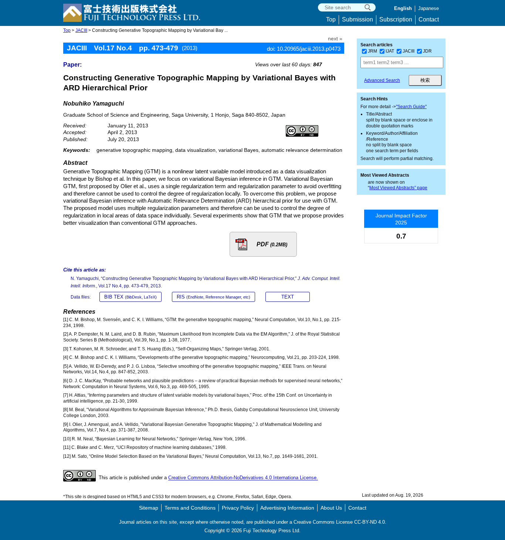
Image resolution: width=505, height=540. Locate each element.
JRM (372, 51)
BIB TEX (130, 297)
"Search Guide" (411, 106)
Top (331, 19)
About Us (331, 508)
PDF (272, 244)
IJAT (390, 51)
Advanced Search (382, 80)
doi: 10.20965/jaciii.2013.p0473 (303, 49)
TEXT (287, 297)
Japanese (428, 8)
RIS (213, 297)
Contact (428, 19)
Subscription (395, 19)
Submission (357, 19)
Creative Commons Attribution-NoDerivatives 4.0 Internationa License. (243, 478)
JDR (427, 51)
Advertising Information (287, 508)
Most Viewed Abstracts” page (398, 187)
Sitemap (148, 508)
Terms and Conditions (190, 508)
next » (335, 38)
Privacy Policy (238, 508)
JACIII (81, 30)
